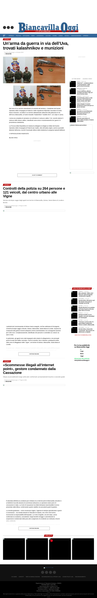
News (32, 35)
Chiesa (61, 35)
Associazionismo (76, 35)
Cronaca (11, 35)
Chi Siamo (14, 576)
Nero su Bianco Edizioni (33, 576)
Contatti (21, 576)
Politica (18, 35)
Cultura (48, 35)
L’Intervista (40, 35)
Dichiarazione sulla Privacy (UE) (51, 576)
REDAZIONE (8, 53)
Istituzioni (26, 35)
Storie (55, 35)
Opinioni (85, 35)
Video (48, 39)
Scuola (67, 35)
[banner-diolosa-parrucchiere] (81, 169)
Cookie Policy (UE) (68, 576)
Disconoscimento (80, 576)
